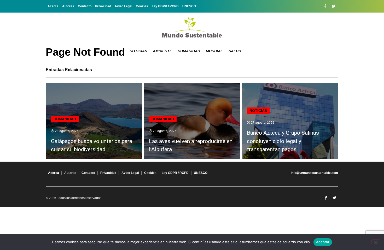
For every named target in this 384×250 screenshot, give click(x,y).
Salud (235, 51)
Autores (68, 6)
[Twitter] (333, 6)
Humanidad (189, 51)
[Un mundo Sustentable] (192, 27)
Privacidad (103, 6)
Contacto (84, 6)
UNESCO (189, 6)
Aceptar (322, 242)
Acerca (53, 6)
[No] (375, 242)
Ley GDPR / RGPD (165, 6)
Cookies (142, 6)
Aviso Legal (123, 6)
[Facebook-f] (325, 6)
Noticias (138, 51)
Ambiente (162, 51)
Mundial (214, 51)
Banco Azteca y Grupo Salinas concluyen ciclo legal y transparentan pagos (283, 141)
